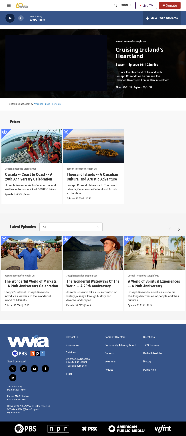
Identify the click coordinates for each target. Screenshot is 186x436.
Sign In (126, 5)
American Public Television (47, 104)
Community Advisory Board (120, 345)
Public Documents (76, 365)
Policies (109, 369)
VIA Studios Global (76, 362)
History (147, 361)
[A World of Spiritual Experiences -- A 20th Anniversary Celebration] (154, 253)
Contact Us (72, 337)
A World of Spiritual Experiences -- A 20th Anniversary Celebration (154, 286)
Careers (109, 353)
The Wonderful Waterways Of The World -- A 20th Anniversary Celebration (93, 286)
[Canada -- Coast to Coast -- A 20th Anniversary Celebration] (31, 146)
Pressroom (72, 345)
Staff (69, 374)
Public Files (149, 369)
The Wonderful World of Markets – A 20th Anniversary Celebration (31, 283)
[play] (10, 18)
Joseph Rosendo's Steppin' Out (131, 41)
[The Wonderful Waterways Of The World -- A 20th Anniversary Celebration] (93, 253)
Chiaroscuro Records (78, 359)
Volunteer (110, 361)
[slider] (26, 18)
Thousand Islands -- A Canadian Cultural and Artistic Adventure (92, 176)
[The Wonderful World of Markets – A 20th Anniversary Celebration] (31, 253)
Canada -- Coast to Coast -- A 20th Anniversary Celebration (28, 176)
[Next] (179, 229)
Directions (149, 337)
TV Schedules (151, 345)
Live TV (147, 5)
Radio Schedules (152, 353)
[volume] (21, 18)
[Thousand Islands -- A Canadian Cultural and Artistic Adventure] (93, 146)
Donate (171, 5)
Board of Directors (115, 337)
